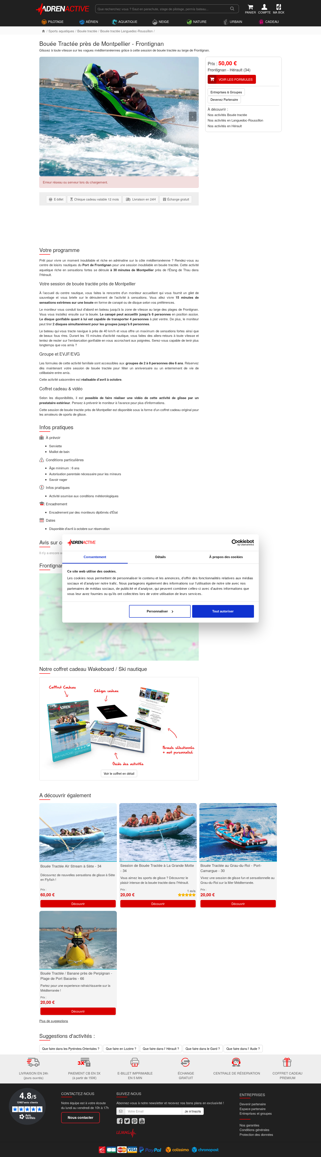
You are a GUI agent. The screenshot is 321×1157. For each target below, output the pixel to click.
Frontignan (217, 69)
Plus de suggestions (53, 1020)
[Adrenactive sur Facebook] (119, 1121)
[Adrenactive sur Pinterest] (134, 1121)
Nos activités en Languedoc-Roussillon (235, 120)
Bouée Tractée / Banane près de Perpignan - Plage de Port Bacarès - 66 (76, 975)
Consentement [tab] (95, 557)
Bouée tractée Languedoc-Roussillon (126, 31)
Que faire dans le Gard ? (203, 1048)
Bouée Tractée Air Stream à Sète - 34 (70, 866)
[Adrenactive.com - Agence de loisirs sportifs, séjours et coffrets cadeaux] (63, 8)
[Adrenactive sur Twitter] (127, 1121)
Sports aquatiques (61, 31)
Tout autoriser (223, 611)
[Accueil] (43, 31)
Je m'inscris (193, 1111)
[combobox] (160, 8)
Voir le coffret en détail (119, 773)
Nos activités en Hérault (225, 125)
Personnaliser (157, 611)
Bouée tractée (87, 31)
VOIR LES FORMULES (236, 79)
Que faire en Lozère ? (121, 1048)
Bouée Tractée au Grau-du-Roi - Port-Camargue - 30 (231, 868)
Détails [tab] (160, 557)
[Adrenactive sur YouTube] (142, 1121)
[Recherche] (232, 8)
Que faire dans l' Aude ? (243, 1048)
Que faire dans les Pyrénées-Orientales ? (70, 1048)
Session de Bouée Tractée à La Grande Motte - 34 (157, 868)
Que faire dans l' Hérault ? (161, 1048)
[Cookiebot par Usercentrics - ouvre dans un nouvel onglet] (235, 542)
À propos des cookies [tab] (226, 557)
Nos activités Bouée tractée (227, 114)
